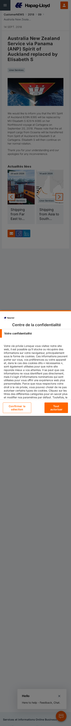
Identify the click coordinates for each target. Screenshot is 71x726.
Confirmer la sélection (17, 408)
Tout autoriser (56, 408)
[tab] (35, 333)
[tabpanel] (36, 382)
